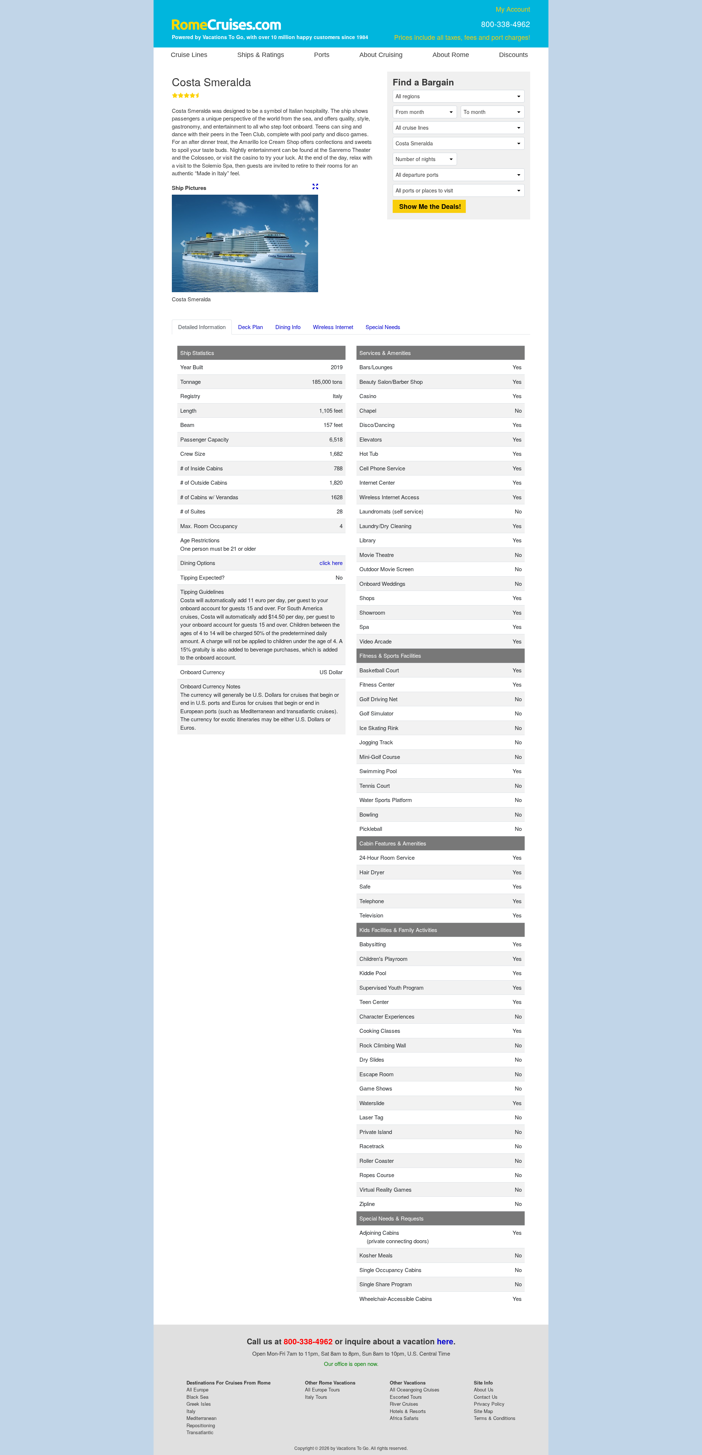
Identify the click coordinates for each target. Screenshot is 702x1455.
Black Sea (197, 1396)
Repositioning (200, 1425)
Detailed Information (202, 327)
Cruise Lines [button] (189, 54)
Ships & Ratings (260, 54)
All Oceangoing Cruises (414, 1389)
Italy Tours (316, 1396)
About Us (484, 1389)
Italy (191, 1411)
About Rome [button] (451, 54)
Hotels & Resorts (408, 1411)
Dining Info (288, 327)
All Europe (197, 1389)
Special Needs (383, 327)
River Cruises (404, 1403)
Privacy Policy (489, 1403)
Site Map (483, 1411)
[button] (183, 243)
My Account (513, 9)
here (445, 1341)
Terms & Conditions (495, 1417)
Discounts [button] (513, 54)
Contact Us (486, 1396)
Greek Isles (198, 1403)
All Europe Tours (322, 1389)
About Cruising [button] (381, 54)
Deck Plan (250, 327)
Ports (321, 54)
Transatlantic (200, 1432)
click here (331, 562)
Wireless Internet (333, 327)
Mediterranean (201, 1417)
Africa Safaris (404, 1417)
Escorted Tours (406, 1396)
